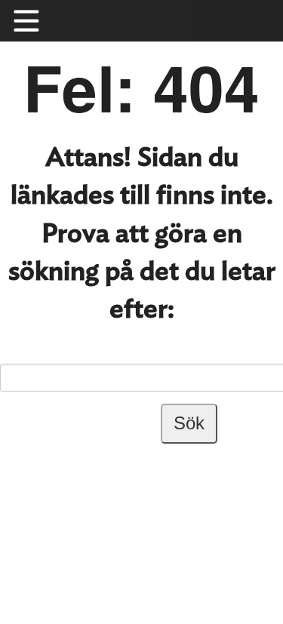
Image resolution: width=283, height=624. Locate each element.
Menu (34, 20)
